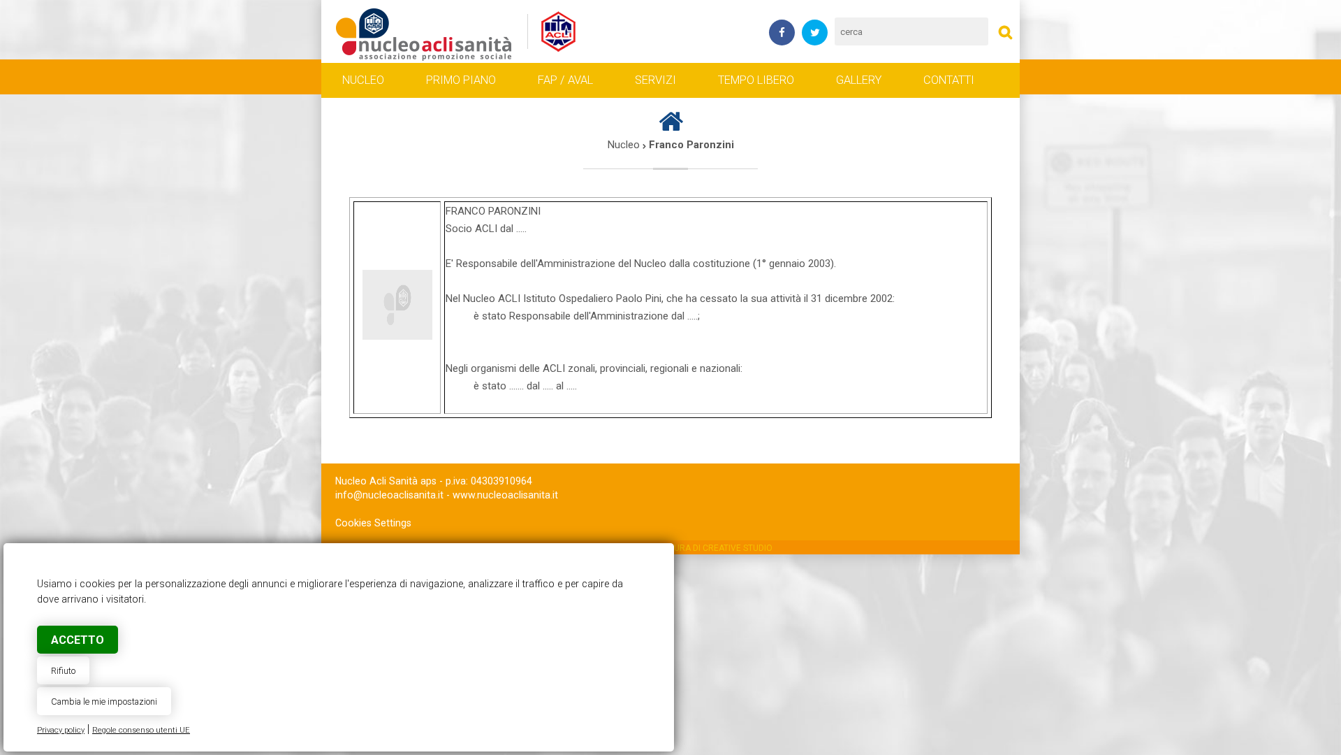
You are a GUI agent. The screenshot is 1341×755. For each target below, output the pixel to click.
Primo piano (461, 80)
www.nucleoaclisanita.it (505, 495)
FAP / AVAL (565, 80)
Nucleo (363, 80)
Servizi (655, 80)
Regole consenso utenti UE (141, 730)
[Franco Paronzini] (424, 31)
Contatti (948, 80)
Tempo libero (756, 80)
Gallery (858, 80)
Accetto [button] (77, 640)
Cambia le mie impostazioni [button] (104, 701)
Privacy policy (61, 730)
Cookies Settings (373, 522)
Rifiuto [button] (63, 671)
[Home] (671, 127)
